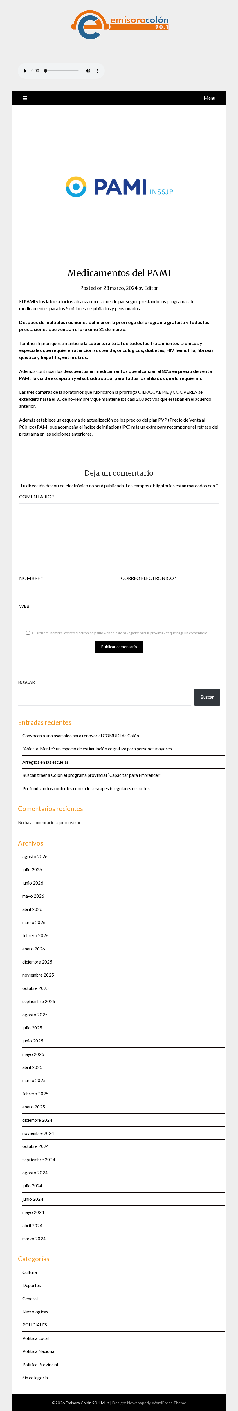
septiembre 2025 (38, 1001)
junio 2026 (32, 882)
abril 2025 (32, 1067)
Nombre (31, 578)
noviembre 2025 (38, 974)
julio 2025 (32, 1027)
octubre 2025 (35, 988)
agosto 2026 (35, 856)
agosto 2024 (35, 1172)
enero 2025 (33, 1106)
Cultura (29, 1272)
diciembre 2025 (37, 961)
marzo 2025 (34, 1080)
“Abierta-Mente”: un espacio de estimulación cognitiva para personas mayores (97, 748)
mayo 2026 (33, 895)
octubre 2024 (35, 1146)
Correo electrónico (149, 578)
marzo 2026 (34, 922)
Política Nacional (38, 1351)
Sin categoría (35, 1377)
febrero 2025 (35, 1093)
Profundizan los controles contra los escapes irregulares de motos (86, 788)
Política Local (35, 1338)
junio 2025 (32, 1040)
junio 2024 (32, 1199)
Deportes (31, 1285)
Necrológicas (35, 1311)
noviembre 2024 (38, 1133)
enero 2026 (33, 948)
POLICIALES (34, 1324)
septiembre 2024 (38, 1159)
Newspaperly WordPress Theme (156, 1402)
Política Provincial (40, 1364)
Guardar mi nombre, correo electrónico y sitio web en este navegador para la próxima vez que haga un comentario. (120, 633)
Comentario (36, 496)
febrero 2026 (35, 935)
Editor (151, 288)
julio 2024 (32, 1185)
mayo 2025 (33, 1054)
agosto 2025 (35, 1014)
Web (24, 606)
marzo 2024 (34, 1238)
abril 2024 (32, 1225)
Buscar (26, 682)
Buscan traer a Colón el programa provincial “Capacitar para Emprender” (91, 775)
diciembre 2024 (37, 1120)
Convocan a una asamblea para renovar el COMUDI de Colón (80, 735)
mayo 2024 (33, 1212)
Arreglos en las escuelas (45, 762)
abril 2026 (32, 909)
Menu (209, 97)
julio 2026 (32, 869)
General (30, 1298)
